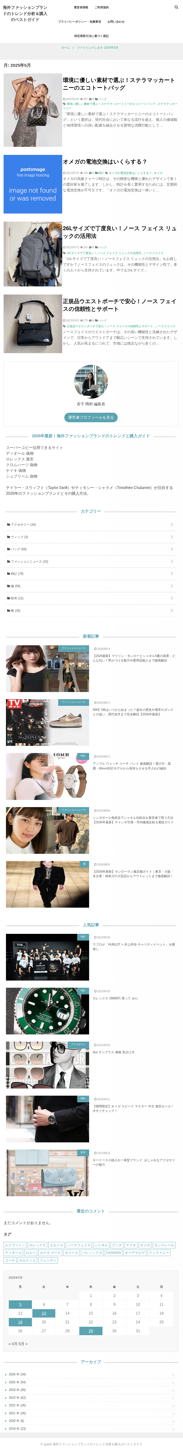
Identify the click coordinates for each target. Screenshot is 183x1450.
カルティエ (27, 1260)
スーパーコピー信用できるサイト (34, 448)
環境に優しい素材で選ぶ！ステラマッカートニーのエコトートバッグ (119, 83)
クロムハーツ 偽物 (21, 465)
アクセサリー (23, 524)
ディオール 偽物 (20, 453)
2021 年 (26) (17, 1413)
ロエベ (31, 1253)
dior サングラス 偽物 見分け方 (114, 1052)
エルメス (56, 1245)
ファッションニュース (29, 561)
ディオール (13, 1253)
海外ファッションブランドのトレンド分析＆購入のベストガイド (25, 13)
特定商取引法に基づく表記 (91, 36)
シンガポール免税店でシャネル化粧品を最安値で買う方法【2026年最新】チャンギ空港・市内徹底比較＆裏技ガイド (133, 820)
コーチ (10, 1260)
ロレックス (37, 1245)
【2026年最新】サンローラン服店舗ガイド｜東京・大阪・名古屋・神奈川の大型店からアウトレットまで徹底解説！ (133, 874)
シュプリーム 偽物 (21, 476)
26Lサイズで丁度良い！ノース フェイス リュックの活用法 (120, 231)
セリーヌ (71, 1253)
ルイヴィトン (15, 1245)
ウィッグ (19, 537)
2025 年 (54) (17, 1382)
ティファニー (159, 1253)
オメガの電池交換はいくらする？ (105, 161)
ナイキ (131, 1245)
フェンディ (48, 1260)
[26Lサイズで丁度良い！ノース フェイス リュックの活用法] (33, 285)
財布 (16, 598)
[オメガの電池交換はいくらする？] (33, 212)
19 (20, 1322)
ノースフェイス (153, 253)
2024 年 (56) (17, 1390)
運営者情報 (81, 7)
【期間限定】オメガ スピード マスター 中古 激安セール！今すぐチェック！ (133, 1108)
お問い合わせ (116, 21)
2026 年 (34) (17, 1374)
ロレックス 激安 (20, 459)
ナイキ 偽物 (16, 470)
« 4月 (13, 1344)
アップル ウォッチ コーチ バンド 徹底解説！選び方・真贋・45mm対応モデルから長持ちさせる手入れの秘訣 (132, 766)
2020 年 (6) (16, 1421)
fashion (113, 1253)
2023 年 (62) (17, 1397)
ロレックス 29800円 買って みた (115, 998)
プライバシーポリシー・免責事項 (79, 21)
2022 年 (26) (17, 1405)
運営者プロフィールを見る (91, 417)
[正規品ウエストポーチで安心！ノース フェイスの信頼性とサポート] (33, 352)
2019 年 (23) (17, 1428)
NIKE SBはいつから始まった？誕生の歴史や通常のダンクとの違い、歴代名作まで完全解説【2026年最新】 (133, 712)
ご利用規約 (102, 7)
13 (44, 1313)
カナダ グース (50, 1253)
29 (91, 1331)
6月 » (23, 1344)
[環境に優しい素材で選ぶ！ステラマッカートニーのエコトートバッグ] (33, 145)
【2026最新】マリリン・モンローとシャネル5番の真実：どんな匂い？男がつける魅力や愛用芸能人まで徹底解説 (134, 658)
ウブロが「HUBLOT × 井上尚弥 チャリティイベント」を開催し (134, 947)
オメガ (158, 173)
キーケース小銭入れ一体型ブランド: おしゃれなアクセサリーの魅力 (134, 1162)
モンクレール (164, 1245)
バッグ (18, 549)
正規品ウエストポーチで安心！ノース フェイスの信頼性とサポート (120, 304)
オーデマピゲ (135, 1253)
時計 (16, 573)
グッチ (117, 1245)
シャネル (101, 1245)
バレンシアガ (92, 1253)
